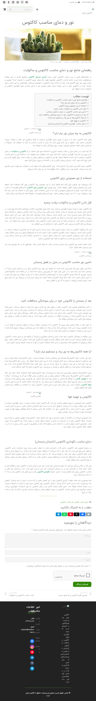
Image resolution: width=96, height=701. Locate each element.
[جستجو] (10, 9)
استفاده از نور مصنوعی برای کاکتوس (72, 105)
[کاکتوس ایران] (88, 9)
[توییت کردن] (76, 514)
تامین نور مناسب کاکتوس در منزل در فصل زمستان (66, 111)
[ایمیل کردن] (88, 514)
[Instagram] (22, 2)
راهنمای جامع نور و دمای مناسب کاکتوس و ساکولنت (67, 99)
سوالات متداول (37, 639)
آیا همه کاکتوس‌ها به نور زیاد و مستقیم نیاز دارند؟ (67, 117)
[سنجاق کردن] (70, 514)
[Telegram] (4, 2)
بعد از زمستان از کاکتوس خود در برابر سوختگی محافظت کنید (62, 114)
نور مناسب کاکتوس (66, 502)
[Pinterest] (17, 2)
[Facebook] (26, 2)
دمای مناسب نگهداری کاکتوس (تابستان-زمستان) (67, 123)
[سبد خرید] (4, 9)
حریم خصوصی (37, 631)
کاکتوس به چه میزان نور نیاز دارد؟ (73, 102)
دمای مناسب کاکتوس (81, 502)
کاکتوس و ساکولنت (69, 62)
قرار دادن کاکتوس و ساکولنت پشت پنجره (70, 108)
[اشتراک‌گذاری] (82, 514)
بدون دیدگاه (54, 62)
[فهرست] (37, 9)
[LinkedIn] (13, 2)
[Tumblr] (8, 2)
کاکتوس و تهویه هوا (78, 120)
